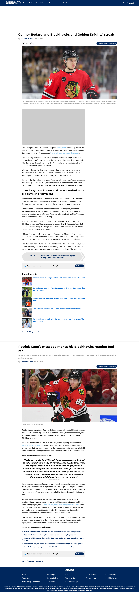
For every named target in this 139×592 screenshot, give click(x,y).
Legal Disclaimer (111, 578)
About (61, 3)
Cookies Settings (71, 582)
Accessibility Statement (31, 582)
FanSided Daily (110, 575)
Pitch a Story (26, 578)
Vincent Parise (27, 39)
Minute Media (12, 586)
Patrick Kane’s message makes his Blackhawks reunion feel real (49, 547)
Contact (68, 575)
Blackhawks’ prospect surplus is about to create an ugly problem (50, 535)
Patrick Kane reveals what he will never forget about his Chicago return (52, 532)
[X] (123, 2)
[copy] (33, 43)
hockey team (61, 148)
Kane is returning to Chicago (32, 445)
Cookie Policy (91, 578)
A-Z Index (51, 582)
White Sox (43, 3)
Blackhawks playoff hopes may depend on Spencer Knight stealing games (53, 544)
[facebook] (127, 2)
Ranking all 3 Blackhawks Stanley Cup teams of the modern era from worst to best (54, 539)
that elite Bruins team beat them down (64, 153)
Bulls (31, 3)
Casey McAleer (27, 362)
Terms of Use (70, 578)
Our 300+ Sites (91, 575)
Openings (51, 575)
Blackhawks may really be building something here (60, 505)
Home (24, 332)
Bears (25, 3)
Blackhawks (53, 3)
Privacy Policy (52, 578)
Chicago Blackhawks (35, 332)
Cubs (36, 3)
